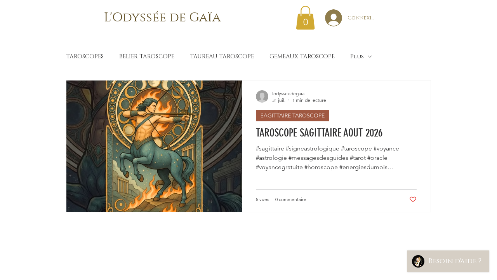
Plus (357, 56)
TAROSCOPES (85, 56)
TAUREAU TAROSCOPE (222, 56)
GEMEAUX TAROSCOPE (302, 56)
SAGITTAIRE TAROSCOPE (293, 115)
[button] (305, 18)
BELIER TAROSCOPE (146, 56)
